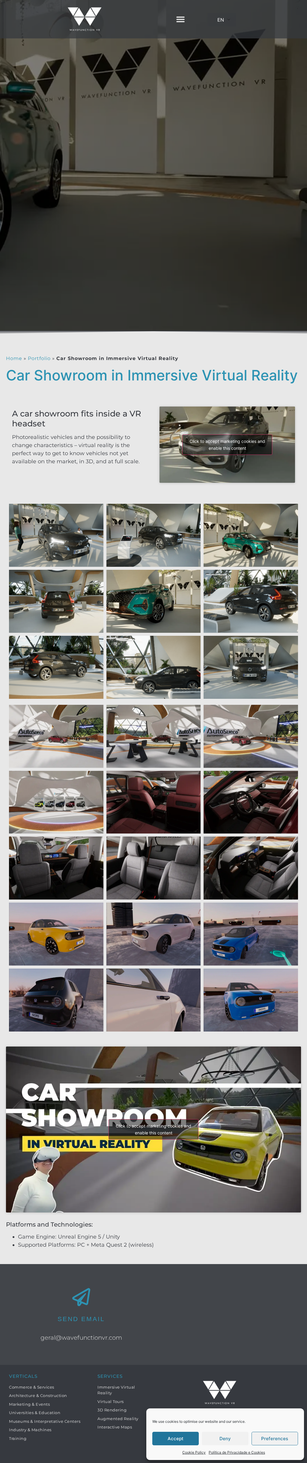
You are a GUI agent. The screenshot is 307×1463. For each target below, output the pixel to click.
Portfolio (39, 358)
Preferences (274, 1438)
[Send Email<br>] (81, 1297)
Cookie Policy (194, 1452)
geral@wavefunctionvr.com (81, 1337)
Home (14, 358)
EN (220, 20)
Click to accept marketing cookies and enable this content (227, 445)
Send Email (81, 1318)
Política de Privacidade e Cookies (237, 1452)
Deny (225, 1438)
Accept (175, 1438)
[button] (180, 19)
